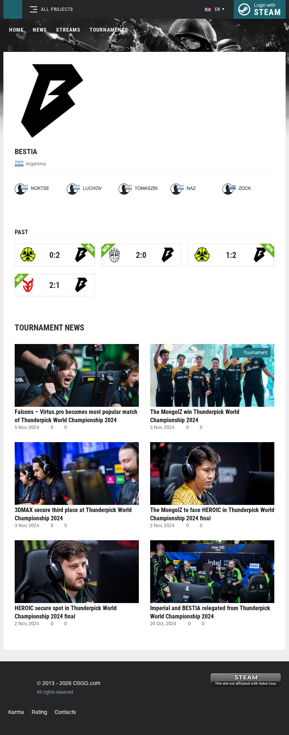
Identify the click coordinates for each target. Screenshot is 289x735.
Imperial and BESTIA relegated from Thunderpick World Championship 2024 (210, 612)
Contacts (65, 712)
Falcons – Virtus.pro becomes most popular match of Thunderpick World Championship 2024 (76, 416)
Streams (68, 30)
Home (16, 30)
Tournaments (109, 30)
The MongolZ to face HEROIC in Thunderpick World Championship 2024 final (212, 514)
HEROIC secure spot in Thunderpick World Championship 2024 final (66, 612)
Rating (39, 712)
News (40, 30)
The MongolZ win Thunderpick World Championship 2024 (194, 416)
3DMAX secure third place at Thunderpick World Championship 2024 (73, 514)
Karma (16, 712)
